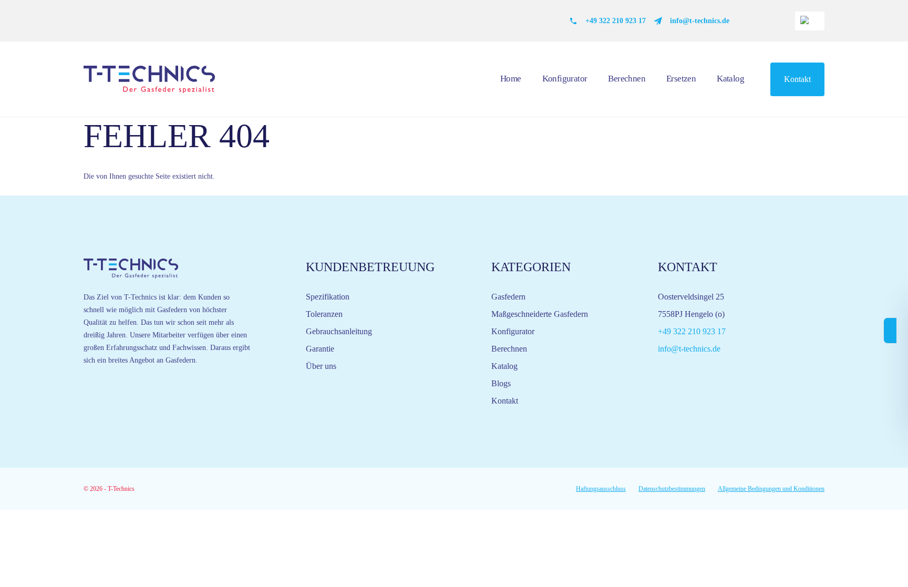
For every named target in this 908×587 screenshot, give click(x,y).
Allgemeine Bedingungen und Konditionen (771, 488)
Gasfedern (508, 296)
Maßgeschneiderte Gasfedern (539, 314)
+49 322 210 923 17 (615, 21)
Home (510, 79)
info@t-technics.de (699, 21)
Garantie (320, 348)
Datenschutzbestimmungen (671, 488)
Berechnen (626, 79)
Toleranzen (324, 314)
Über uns (321, 366)
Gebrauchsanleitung (339, 331)
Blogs (501, 383)
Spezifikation (327, 296)
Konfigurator (564, 79)
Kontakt (797, 79)
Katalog (730, 79)
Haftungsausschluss (601, 488)
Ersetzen (681, 79)
